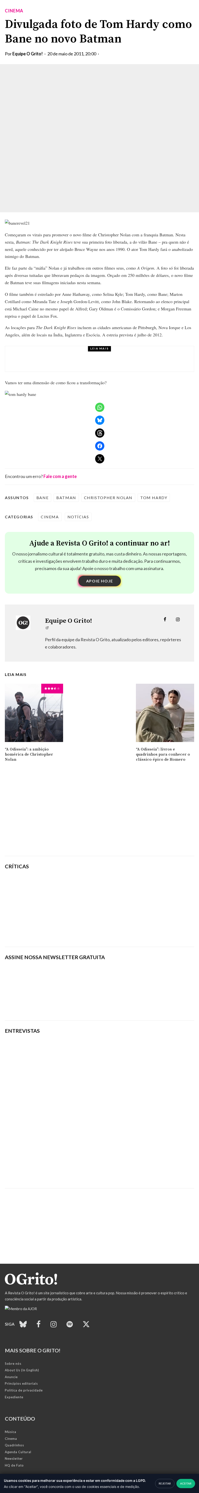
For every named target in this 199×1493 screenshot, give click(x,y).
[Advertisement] (99, 815)
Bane (42, 497)
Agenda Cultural (18, 1452)
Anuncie (11, 1377)
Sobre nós (13, 1363)
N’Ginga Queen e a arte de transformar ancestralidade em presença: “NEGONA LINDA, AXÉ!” (83, 1171)
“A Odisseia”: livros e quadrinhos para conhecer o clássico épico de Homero (163, 754)
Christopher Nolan (108, 497)
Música (10, 1432)
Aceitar (185, 1483)
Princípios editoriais (21, 1383)
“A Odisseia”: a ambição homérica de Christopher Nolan (29, 754)
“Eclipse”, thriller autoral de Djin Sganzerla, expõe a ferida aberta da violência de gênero (130, 908)
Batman (66, 497)
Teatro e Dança (59, 355)
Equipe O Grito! (27, 53)
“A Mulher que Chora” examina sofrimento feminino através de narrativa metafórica (128, 931)
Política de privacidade (24, 1390)
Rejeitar (165, 1483)
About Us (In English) (22, 1370)
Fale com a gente (60, 476)
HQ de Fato (14, 1465)
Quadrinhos (14, 1445)
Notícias (78, 516)
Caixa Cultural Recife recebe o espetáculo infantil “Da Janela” (108, 363)
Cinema (14, 10)
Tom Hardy (153, 497)
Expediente (14, 1397)
